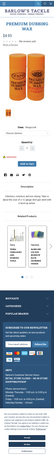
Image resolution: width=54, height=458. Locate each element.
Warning (11, 157)
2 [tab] (27, 277)
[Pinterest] (29, 175)
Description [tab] (27, 186)
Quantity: (27, 142)
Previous (3, 246)
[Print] (17, 175)
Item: (27, 127)
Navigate (12, 298)
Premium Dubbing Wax (27, 26)
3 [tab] (32, 277)
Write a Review (10, 44)
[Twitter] (23, 175)
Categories (13, 306)
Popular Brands (17, 313)
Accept (27, 438)
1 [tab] (22, 277)
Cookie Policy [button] (25, 426)
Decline (27, 444)
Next (51, 246)
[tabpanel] (27, 199)
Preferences (27, 451)
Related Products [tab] (27, 216)
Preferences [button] (41, 429)
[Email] (11, 175)
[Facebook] (5, 175)
